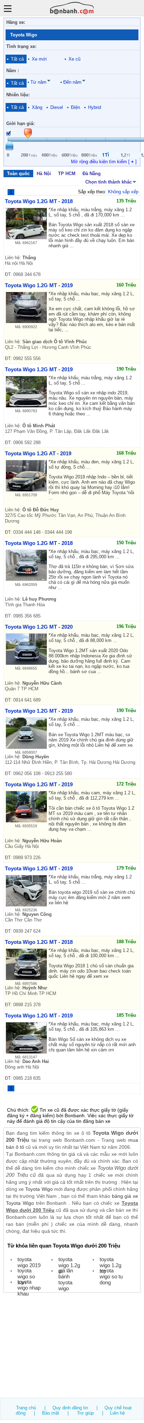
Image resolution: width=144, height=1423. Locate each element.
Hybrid (94, 107)
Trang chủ (26, 1407)
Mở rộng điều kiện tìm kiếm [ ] (104, 161)
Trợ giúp (85, 1413)
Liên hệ (117, 1413)
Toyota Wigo (38, 1189)
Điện (75, 107)
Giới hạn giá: (20, 123)
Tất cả (17, 59)
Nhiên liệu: (18, 94)
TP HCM (66, 173)
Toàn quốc (18, 173)
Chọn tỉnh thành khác (108, 182)
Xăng (37, 107)
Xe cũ (74, 59)
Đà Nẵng (91, 173)
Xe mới (39, 59)
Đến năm (72, 82)
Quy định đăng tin (70, 1407)
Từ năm (38, 82)
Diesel (56, 107)
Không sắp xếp (123, 191)
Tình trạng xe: (21, 46)
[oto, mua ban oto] (72, 8)
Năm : (12, 70)
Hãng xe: (15, 22)
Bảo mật (50, 1413)
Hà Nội (44, 173)
